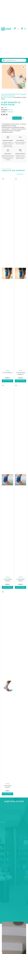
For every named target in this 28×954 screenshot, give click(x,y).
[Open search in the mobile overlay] (14, 60)
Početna (3, 94)
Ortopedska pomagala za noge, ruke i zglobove (13, 95)
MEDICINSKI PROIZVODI (13, 94)
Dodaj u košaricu (17, 118)
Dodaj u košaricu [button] (7, 380)
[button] (25, 29)
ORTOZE (9, 97)
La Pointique (9, 112)
